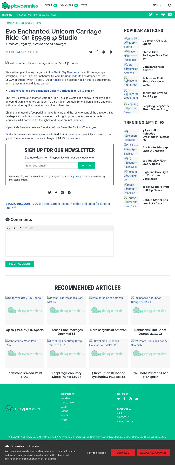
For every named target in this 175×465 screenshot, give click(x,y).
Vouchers (66, 5)
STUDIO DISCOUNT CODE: (23, 203)
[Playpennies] (20, 5)
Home (8, 22)
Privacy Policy (125, 421)
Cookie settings (96, 452)
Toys (84, 5)
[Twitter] (90, 52)
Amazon (65, 398)
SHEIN (64, 419)
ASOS (63, 407)
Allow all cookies (153, 452)
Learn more (50, 458)
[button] (8, 228)
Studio (37, 22)
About (120, 413)
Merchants (67, 394)
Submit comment (19, 263)
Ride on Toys (22, 22)
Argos (64, 411)
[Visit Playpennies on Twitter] (150, 15)
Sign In (157, 5)
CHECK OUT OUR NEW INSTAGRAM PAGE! (36, 14)
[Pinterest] (103, 52)
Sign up (86, 165)
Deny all (123, 452)
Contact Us (123, 417)
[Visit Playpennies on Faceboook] (157, 15)
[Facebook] (97, 52)
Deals (48, 5)
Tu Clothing (68, 402)
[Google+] (110, 52)
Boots (64, 415)
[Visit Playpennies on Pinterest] (163, 15)
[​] (59, 244)
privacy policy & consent (79, 176)
